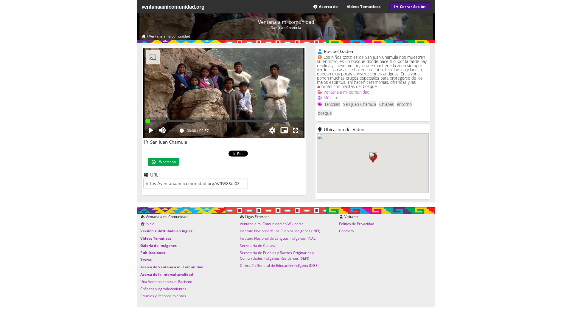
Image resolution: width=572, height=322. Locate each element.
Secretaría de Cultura (257, 245)
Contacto (346, 230)
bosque (325, 113)
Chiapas (386, 104)
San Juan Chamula (359, 104)
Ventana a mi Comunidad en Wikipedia (272, 223)
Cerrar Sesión (412, 6)
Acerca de (328, 6)
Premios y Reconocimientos (163, 295)
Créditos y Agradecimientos (163, 288)
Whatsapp (166, 161)
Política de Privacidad (356, 223)
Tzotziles (332, 104)
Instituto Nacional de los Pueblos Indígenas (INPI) (280, 230)
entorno (404, 104)
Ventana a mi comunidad (169, 36)
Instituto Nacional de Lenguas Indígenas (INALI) (279, 238)
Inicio (149, 223)
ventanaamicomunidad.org (173, 6)
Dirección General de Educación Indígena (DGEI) (280, 265)
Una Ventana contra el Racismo (166, 281)
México (330, 97)
